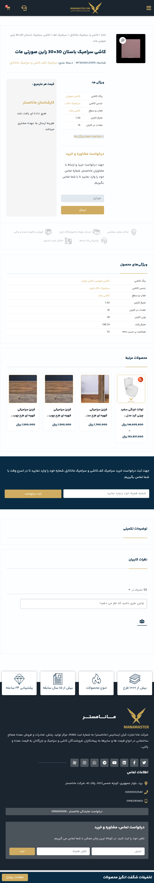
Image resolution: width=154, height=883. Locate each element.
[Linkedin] (124, 763)
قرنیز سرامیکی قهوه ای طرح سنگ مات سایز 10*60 (96, 415)
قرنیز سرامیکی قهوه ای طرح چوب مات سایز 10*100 (24, 415)
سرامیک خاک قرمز (73, 105)
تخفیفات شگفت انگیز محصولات (127, 877)
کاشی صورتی (73, 96)
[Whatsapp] (94, 763)
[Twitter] (144, 763)
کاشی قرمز (88, 281)
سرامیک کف (60, 35)
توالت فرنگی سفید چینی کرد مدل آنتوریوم (132, 415)
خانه (103, 35)
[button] (149, 8)
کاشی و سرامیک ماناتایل (84, 35)
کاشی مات (74, 111)
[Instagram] (84, 763)
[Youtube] (114, 763)
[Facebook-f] (134, 763)
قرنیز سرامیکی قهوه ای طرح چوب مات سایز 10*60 (60, 415)
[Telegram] (104, 763)
